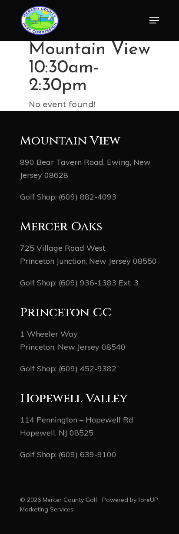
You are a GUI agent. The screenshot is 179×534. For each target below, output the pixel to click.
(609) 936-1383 (87, 283)
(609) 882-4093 (87, 197)
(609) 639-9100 (87, 454)
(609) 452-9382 (87, 368)
